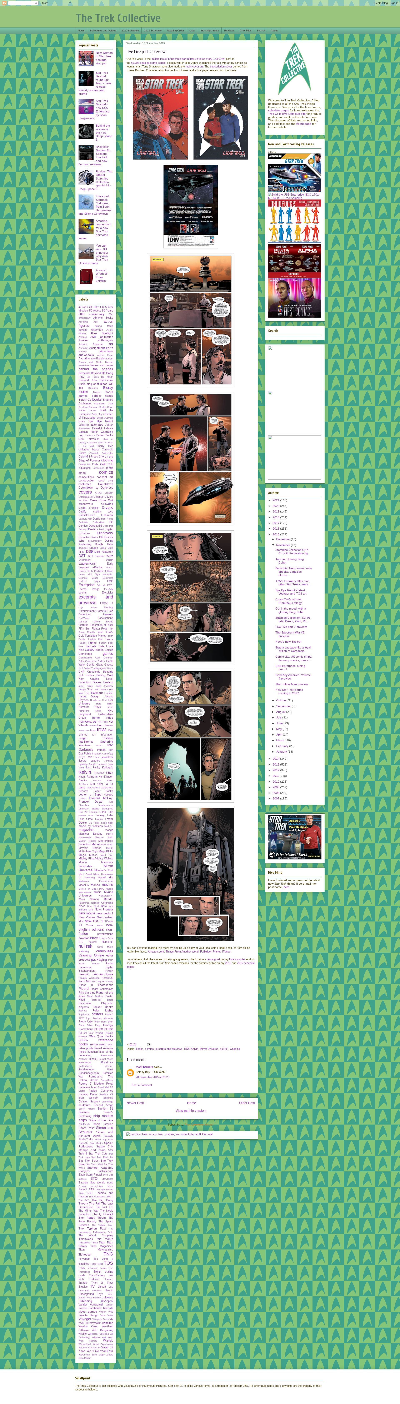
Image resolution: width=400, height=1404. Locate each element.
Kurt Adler (96, 784)
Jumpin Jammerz (98, 764)
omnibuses (104, 951)
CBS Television (89, 439)
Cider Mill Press (88, 456)
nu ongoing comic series (148, 62)
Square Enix (104, 1146)
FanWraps (84, 618)
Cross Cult (106, 500)
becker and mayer (101, 365)
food (100, 632)
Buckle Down (106, 407)
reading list (213, 959)
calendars (96, 424)
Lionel (102, 811)
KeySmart (99, 773)
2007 (276, 798)
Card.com (90, 435)
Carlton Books (104, 435)
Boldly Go (85, 399)
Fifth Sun (84, 628)
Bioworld (84, 380)
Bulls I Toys (98, 414)
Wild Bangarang (102, 1330)
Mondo (95, 885)
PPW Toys (85, 1018)
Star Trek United (94, 1164)
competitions (86, 477)
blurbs (83, 392)
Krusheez (83, 784)
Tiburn (94, 1242)
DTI (90, 555)
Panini (109, 963)
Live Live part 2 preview (291, 626)
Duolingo (99, 556)
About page (303, 123)
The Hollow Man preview (291, 684)
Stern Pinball (94, 1174)
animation (106, 336)
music (97, 892)
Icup (92, 730)
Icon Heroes (105, 725)
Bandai (100, 358)
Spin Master (96, 1143)
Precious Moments (103, 1018)
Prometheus (86, 1029)
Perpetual (107, 977)
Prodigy (108, 1025)
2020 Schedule (130, 30)
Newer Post (135, 1103)
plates (110, 1000)
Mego (82, 855)
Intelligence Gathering (96, 741)
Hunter (92, 725)
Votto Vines (106, 1315)
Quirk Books (105, 1036)
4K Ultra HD (96, 307)
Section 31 (105, 1108)
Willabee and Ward (102, 1337)
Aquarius (98, 344)
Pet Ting (96, 981)
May (279, 729)
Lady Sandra (93, 787)
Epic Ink (101, 585)
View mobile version (191, 1110)
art (111, 344)
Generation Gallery (95, 661)
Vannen (109, 1304)
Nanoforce (84, 903)
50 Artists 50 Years (101, 310)
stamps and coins (92, 1150)
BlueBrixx (93, 388)
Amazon (83, 337)
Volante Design (88, 1315)
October (282, 700)
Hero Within (104, 703)
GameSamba (85, 657)
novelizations (105, 934)
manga (109, 830)
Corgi (110, 480)
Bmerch (97, 392)
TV (92, 1286)
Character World (95, 442)
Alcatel (109, 330)
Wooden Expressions (90, 1347)
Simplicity (108, 1136)
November (283, 545)
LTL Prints (94, 823)
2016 (276, 528)
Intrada (101, 749)
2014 (276, 758)
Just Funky (92, 767)
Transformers (97, 1275)
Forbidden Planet (210, 951)
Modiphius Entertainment (96, 881)
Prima (81, 1025)
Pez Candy (107, 981)
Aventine (84, 358)
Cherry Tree (104, 446)
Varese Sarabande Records (96, 1308)
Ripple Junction (88, 1051)
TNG (108, 1254)
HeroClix (84, 707)
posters (97, 1014)
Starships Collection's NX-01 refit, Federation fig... (292, 551)
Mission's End (103, 870)
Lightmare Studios (89, 808)
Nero (104, 906)
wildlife (83, 1333)
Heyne (109, 707)
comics (149, 1048)
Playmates (85, 1003)
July (279, 717)
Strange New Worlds (92, 1182)
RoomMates (107, 1080)
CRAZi (98, 492)
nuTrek (224, 1048)
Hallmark (97, 693)
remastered (97, 1044)
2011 (276, 775)
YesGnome (84, 1354)
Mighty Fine (86, 858)
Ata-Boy (83, 351)
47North (83, 307)
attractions (106, 351)
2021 (276, 500)
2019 (276, 511)
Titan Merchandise (96, 1249)
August (281, 711)
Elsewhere (107, 578)
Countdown (105, 484)
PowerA (109, 1014)
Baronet (109, 362)
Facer (94, 607)
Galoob (109, 649)
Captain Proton (88, 431)
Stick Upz (108, 1174)
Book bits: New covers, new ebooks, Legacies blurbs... (293, 572)
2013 (276, 764)
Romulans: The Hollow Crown (96, 1078)
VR (111, 1319)
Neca (82, 906)
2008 (276, 792)
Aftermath (97, 329)
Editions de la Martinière (91, 571)
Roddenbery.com (89, 1073)
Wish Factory (88, 1340)
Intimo (99, 745)
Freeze (109, 639)
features (83, 624)
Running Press (88, 1094)
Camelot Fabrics (102, 428)
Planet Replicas (95, 996)
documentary (94, 541)
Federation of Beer (101, 624)
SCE (81, 1097)
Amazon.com (156, 951)
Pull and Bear (86, 1033)
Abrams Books (103, 317)
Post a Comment (142, 1085)
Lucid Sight (107, 823)
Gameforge (85, 653)
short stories (103, 1124)
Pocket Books (102, 1007)
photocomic (105, 984)
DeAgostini (95, 525)
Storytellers (107, 1179)
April (279, 734)
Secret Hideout (87, 1108)
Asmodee (83, 348)
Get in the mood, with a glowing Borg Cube (290, 610)
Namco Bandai (101, 899)
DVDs (109, 555)
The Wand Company (96, 1235)
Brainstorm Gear (103, 403)
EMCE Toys (89, 581)
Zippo (102, 1354)
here (287, 887)
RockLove (107, 1062)
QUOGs (83, 1040)
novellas (84, 938)
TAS (91, 1189)
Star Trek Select (89, 1160)
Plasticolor (96, 1000)
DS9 (89, 552)
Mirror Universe (209, 1048)
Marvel (109, 834)
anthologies (105, 340)
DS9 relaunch (103, 551)
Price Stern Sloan (103, 1021)
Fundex (82, 643)
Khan (109, 772)
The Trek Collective (118, 18)
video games (88, 1311)
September (284, 706)
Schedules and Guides (103, 30)
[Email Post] (148, 1044)
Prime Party (94, 1025)
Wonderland (85, 1344)
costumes (85, 484)
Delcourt (83, 529)
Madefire (108, 826)
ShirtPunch (84, 1124)
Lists (192, 30)
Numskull (107, 941)
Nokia (99, 925)
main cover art (194, 66)
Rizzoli (93, 1058)
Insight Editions (96, 738)
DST (82, 556)
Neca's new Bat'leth (288, 641)
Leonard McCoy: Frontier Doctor (96, 799)
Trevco (109, 1279)
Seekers (84, 1112)
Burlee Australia (105, 417)
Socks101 (84, 1143)
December (283, 539)
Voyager (85, 1319)
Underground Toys (91, 1294)
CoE (103, 464)
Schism (93, 1097)
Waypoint (95, 1323)
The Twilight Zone (102, 1225)
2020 (276, 505)
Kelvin (194, 1048)
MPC (101, 889)
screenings (107, 1101)
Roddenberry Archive (96, 1066)
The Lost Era (104, 1207)
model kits (105, 877)
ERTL (110, 585)
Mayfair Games (90, 848)
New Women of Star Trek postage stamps (104, 58)
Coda (95, 464)
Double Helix (104, 544)
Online (99, 955)
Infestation (106, 734)
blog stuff (92, 383)
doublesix (83, 548)
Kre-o (110, 780)
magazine (86, 830)
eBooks (97, 567)
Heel (104, 700)
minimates (85, 866)
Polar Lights (102, 1010)
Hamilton (108, 693)
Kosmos (97, 780)
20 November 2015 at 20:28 (152, 1077)
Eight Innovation (104, 574)
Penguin (109, 971)
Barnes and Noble (90, 362)
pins (92, 992)
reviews (108, 1048)
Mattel (95, 844)
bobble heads (102, 395)
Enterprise (87, 585)
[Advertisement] (190, 1009)
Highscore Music (90, 710)
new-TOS (92, 921)
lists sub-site (237, 959)
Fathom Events (103, 621)
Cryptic (107, 508)
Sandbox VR (106, 1094)
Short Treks (86, 1128)
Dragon (93, 547)
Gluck (110, 668)
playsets (84, 1007)
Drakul (103, 548)
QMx (92, 1036)
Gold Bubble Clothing (92, 675)
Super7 (83, 1189)
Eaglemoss (87, 563)
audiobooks (86, 355)
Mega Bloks (106, 851)
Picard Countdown (101, 989)
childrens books (89, 449)
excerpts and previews (168, 1048)
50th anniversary (91, 314)
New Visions (87, 917)
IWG (90, 757)
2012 (276, 770)
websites (107, 1322)
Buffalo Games (87, 410)
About (274, 30)
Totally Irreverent (88, 1268)
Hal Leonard (101, 689)
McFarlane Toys (88, 851)
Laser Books (103, 791)
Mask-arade (85, 837)
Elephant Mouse (88, 578)
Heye (98, 707)
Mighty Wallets (104, 858)
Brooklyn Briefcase (88, 407)
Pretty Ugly (86, 1021)
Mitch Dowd (85, 874)
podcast (83, 1010)
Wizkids (108, 1340)
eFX (90, 574)
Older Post (247, 1103)
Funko (92, 642)
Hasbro (108, 696)
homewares (87, 721)
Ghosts (108, 664)
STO (94, 1179)
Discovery (105, 533)
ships (83, 1120)
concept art (105, 477)
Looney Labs (104, 815)
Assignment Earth (101, 347)
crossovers (86, 503)
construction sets (91, 480)
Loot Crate (86, 819)
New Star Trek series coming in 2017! (289, 691)
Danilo (96, 518)
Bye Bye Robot (101, 421)
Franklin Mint (95, 639)
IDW (186, 1048)
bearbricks (84, 365)
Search (261, 30)
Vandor (83, 1304)
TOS (108, 1263)
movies (107, 885)
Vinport (102, 1311)
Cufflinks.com (87, 515)
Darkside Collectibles (91, 522)
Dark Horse (107, 518)
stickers (83, 1179)
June (280, 723)
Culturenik (107, 515)
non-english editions (96, 927)
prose (108, 1029)
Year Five (92, 1351)
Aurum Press (105, 355)
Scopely (95, 1101)
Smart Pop (100, 1139)
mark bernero (144, 1067)
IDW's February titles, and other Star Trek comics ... (293, 582)
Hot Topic (103, 722)
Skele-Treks (86, 1139)
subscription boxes (101, 1186)
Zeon (94, 1354)
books (139, 1048)
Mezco (93, 855)
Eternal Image (89, 589)
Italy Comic (103, 753)
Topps (93, 1264)
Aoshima (83, 344)
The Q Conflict (102, 1214)
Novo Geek (107, 938)
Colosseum (98, 468)
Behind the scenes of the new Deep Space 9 (104, 132)
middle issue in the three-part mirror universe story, (187, 58)
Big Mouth (107, 377)
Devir (102, 529)
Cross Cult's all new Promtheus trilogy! (288, 601)
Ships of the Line (101, 1120)
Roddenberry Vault (96, 1069)
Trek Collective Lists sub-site (287, 113)
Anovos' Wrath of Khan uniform (101, 275)
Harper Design (89, 696)
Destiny (93, 529)
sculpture (85, 1105)
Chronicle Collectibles (101, 453)
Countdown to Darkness (96, 487)
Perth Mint (85, 981)
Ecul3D (109, 567)
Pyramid (99, 1033)
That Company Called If (101, 1196)
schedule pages (278, 110)
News (81, 30)
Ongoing (235, 1048)
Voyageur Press (100, 1319)
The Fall (94, 1203)
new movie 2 (104, 913)
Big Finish (93, 377)
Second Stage (103, 1105)
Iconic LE (84, 730)
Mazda (109, 848)
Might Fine (106, 855)
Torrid (100, 1264)
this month (105, 1239)
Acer (96, 321)
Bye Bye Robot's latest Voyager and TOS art (290, 592)
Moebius (84, 885)
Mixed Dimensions (103, 874)
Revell (98, 1048)
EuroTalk (108, 589)
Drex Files (246, 30)
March (280, 740)
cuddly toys (103, 511)
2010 (276, 781)
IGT (94, 734)
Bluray (108, 388)
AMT (93, 336)
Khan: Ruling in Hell (91, 776)
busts (82, 421)
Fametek (102, 611)
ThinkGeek (86, 1239)
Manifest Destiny (90, 833)
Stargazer (84, 1171)
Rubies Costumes (101, 1090)
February (282, 746)
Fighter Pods (100, 628)
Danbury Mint (85, 518)
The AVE (84, 1200)
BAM (93, 358)
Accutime (83, 321)
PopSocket (84, 1014)
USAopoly (107, 1301)
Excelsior (107, 592)
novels (95, 938)
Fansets (107, 614)
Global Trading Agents (95, 668)
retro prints (86, 1048)
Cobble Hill (84, 464)
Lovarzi (99, 819)
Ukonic (109, 1290)
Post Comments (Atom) (199, 1124)
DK (101, 537)
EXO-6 (104, 603)
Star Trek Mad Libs (102, 1157)
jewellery (107, 757)
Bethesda (84, 373)
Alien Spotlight (101, 333)
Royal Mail (103, 1087)
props (98, 1029)
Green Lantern (102, 682)
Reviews (229, 30)
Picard (84, 989)
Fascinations (105, 618)
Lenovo (82, 798)
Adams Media (104, 326)
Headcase (95, 700)
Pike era (84, 992)
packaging (99, 959)
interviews (85, 745)
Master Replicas (87, 841)
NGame (109, 921)
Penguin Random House (96, 974)
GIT (81, 668)
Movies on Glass (88, 889)
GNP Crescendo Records (96, 671)
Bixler (94, 380)
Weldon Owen (88, 1326)
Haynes (84, 700)
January (282, 751)
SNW (110, 1139)
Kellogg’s (107, 767)
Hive (110, 710)
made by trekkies (91, 826)
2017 (276, 523)
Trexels (83, 1282)
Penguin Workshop (89, 978)
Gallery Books (94, 649)
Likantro (93, 812)
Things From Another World (182, 951)
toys (97, 1271)
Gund (90, 689)
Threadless (84, 1242)
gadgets (91, 646)
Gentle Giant (94, 664)
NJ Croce (86, 925)
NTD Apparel (87, 942)
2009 (276, 787)
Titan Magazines (101, 1246)
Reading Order (175, 30)
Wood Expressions (103, 1344)
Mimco (83, 862)
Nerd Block (93, 906)
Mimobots (107, 862)
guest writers (86, 686)
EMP (110, 581)
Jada (96, 757)
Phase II (86, 985)
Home (191, 1103)
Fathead (83, 621)
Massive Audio (104, 837)
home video (102, 717)
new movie (87, 913)
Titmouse (85, 1254)
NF (102, 921)
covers (85, 492)
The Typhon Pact (92, 1228)
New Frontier (104, 909)
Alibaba (82, 333)
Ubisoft (102, 1286)
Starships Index (209, 30)
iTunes (226, 951)
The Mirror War (88, 1210)
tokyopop (84, 1258)
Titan (102, 1242)
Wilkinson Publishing (98, 1334)
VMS (110, 1311)
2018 (276, 517)
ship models (103, 1116)
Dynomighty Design (96, 560)
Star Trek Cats (97, 1153)
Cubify (82, 511)
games (108, 654)
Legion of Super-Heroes (96, 794)
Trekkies (94, 1279)
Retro (110, 1044)
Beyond (96, 373)
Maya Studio (106, 844)
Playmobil (107, 1003)
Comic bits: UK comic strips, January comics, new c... (293, 658)
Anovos (83, 340)
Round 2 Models (91, 1083)
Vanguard (96, 1304)
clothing (107, 460)
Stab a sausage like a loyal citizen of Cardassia (293, 649)
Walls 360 (84, 1323)
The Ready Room (92, 1217)
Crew (93, 500)
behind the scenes (96, 369)
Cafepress (84, 425)
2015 (228, 963)
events (83, 592)
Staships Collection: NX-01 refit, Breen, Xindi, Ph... (292, 619)
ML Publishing (87, 877)
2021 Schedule (153, 30)
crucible (94, 507)
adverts (83, 329)
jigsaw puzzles (89, 760)
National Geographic (102, 903)
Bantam (109, 358)
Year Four (106, 1351)
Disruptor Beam (88, 537)
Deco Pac (108, 526)
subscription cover (221, 66)
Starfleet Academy (100, 1167)
